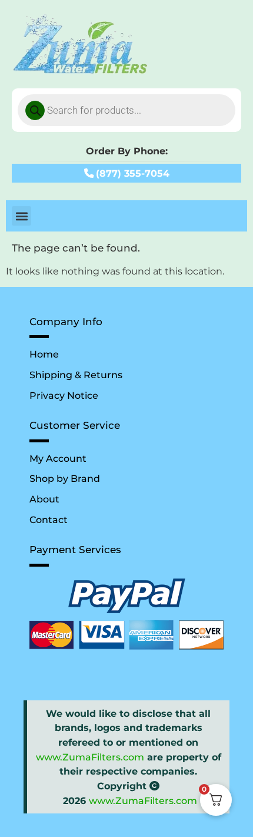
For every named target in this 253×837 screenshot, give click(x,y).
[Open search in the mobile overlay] (126, 110)
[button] (21, 216)
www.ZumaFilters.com (90, 757)
